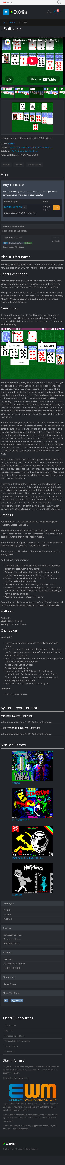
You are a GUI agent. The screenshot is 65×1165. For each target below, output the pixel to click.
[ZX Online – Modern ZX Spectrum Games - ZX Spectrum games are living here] (18, 12)
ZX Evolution (18, 151)
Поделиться (16, 1001)
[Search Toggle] (59, 2)
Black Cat (32, 147)
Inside (41, 147)
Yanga (16, 783)
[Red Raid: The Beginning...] (32, 840)
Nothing (17, 895)
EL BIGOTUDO (21, 820)
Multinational (31, 151)
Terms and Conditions (14, 1036)
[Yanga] (32, 766)
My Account (10, 1025)
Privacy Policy (11, 1046)
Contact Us (10, 1052)
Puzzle (11, 143)
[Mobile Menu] (6, 12)
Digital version (13, 207)
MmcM (48, 147)
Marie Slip (15, 147)
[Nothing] (32, 878)
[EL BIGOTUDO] (32, 803)
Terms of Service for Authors (17, 1041)
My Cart (8, 1031)
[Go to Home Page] (4, 22)
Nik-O (23, 147)
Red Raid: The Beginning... (27, 857)
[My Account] (49, 12)
